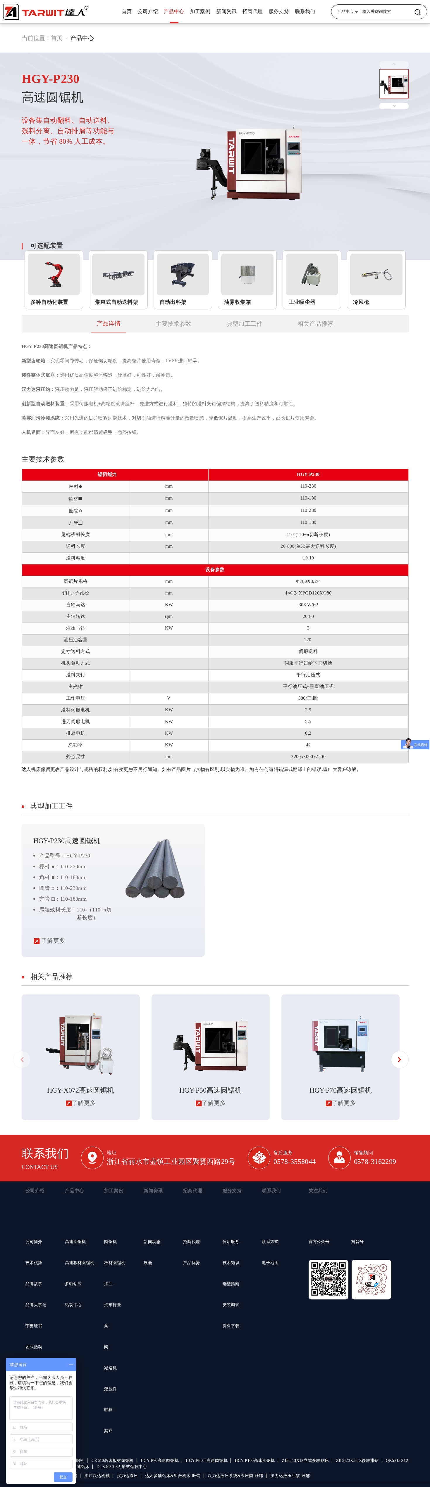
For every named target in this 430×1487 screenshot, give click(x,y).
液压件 (110, 1389)
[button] (400, 1059)
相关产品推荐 (315, 323)
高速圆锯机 (75, 1242)
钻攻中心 (73, 1305)
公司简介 (33, 1242)
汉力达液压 (127, 1476)
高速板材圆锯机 (79, 1263)
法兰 (108, 1284)
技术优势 (33, 1263)
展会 (148, 1263)
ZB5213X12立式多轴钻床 (305, 1460)
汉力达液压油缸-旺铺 (290, 1476)
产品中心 (174, 11)
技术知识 (231, 1263)
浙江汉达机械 (97, 1476)
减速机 (110, 1368)
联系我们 (305, 11)
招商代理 (252, 11)
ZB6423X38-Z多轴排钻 (357, 1460)
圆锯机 (110, 1242)
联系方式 (270, 1242)
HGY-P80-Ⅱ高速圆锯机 (207, 1460)
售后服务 (231, 1242)
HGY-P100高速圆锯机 (255, 1460)
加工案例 (200, 11)
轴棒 (108, 1410)
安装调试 (231, 1305)
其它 (108, 1431)
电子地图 (270, 1263)
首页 (127, 11)
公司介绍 (147, 11)
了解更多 (52, 940)
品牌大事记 (36, 1305)
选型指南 (231, 1284)
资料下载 (231, 1326)
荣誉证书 (33, 1326)
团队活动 (33, 1347)
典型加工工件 (244, 323)
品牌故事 (33, 1284)
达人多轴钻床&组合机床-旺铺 (173, 1476)
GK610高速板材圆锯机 (113, 1460)
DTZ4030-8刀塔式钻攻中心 (122, 1467)
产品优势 (191, 1263)
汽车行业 (112, 1305)
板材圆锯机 (114, 1263)
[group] (81, 1057)
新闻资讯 (226, 11)
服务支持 (279, 11)
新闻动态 (152, 1242)
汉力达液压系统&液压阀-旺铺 (235, 1476)
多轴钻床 (73, 1284)
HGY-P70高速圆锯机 (160, 1460)
